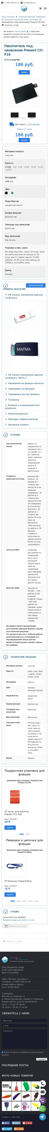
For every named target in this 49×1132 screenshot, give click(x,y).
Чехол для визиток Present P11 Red (17, 812)
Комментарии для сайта (18, 920)
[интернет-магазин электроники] (24, 8)
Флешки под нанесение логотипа (21, 19)
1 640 (28, 1123)
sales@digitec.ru (29, 3)
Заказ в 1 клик (24, 129)
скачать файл (20, 31)
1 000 (19, 1129)
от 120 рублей (32, 124)
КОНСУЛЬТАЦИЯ (36, 285)
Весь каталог (8, 17)
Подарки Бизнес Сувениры (32, 17)
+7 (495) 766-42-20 (11, 3)
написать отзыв (11, 25)
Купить (24, 72)
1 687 (8, 1129)
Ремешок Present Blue (19, 881)
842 (7, 1123)
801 (17, 1123)
